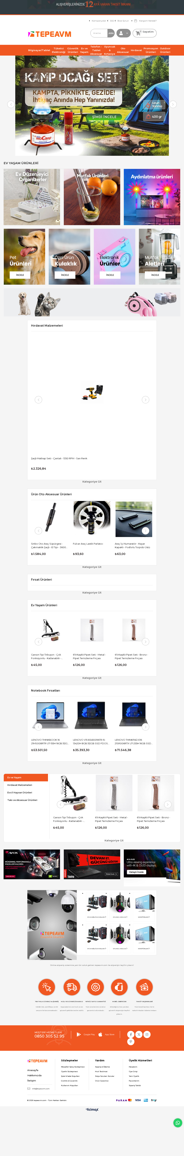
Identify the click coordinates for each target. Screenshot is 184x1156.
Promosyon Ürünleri (151, 50)
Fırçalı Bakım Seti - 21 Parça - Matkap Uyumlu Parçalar (131, 545)
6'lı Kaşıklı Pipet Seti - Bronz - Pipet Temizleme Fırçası (48, 656)
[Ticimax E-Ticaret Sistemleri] (92, 1110)
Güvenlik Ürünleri (72, 50)
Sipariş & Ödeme (102, 1067)
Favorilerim (134, 1081)
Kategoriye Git (92, 481)
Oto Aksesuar (123, 50)
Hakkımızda (34, 1075)
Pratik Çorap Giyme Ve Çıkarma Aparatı (91, 656)
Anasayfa (32, 1070)
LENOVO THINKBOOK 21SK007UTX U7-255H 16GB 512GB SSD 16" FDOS (138, 741)
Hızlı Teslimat (101, 1071)
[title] (32, 864)
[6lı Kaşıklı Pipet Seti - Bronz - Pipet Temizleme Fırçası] (50, 630)
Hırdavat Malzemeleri (19, 785)
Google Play (89, 1034)
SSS (112, 20)
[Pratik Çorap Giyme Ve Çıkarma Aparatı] (92, 630)
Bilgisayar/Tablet (39, 50)
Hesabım (133, 1067)
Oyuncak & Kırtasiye (109, 50)
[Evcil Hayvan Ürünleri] (24, 257)
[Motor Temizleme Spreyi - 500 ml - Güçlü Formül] (92, 519)
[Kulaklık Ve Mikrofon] (69, 257)
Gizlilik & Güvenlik (69, 1081)
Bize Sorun (123, 20)
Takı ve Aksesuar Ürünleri (22, 800)
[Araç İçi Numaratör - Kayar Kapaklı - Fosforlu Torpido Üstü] (50, 519)
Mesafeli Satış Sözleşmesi (73, 1067)
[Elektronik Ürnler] (114, 257)
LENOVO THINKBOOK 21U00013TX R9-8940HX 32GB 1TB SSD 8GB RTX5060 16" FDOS (96, 741)
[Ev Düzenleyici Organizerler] (32, 197)
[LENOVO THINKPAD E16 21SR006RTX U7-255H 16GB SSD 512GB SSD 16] (55, 715)
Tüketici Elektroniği (58, 50)
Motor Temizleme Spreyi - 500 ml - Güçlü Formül (90, 545)
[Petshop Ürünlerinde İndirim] (92, 302)
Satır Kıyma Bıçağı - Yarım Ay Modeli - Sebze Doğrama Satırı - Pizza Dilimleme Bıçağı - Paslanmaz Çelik (133, 656)
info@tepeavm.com (41, 1089)
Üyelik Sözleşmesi (69, 1071)
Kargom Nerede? (148, 20)
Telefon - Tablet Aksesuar (96, 50)
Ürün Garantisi (102, 1081)
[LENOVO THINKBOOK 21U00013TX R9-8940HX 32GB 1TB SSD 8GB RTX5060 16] (97, 715)
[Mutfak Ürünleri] (92, 197)
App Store (109, 1034)
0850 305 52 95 (49, 1036)
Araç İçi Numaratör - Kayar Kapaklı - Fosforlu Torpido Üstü (48, 545)
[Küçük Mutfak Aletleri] (159, 257)
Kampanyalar (99, 20)
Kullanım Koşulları (69, 1085)
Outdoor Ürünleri (165, 50)
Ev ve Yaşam (84, 50)
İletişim (31, 1080)
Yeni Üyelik (134, 1076)
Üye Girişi (133, 1071)
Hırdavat (136, 50)
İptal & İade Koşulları (70, 1076)
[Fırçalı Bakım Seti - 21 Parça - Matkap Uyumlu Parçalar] (134, 519)
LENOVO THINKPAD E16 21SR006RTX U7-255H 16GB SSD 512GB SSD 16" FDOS (54, 741)
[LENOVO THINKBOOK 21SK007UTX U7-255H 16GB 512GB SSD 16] (138, 715)
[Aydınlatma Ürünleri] (152, 197)
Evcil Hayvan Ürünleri (19, 792)
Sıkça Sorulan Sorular (104, 1076)
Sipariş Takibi (135, 1085)
